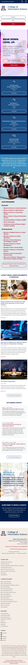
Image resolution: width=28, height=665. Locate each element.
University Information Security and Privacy (14, 660)
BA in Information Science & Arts (8, 592)
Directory (13, 17)
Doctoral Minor (4, 607)
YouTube (4, 640)
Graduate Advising (5, 563)
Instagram (4, 636)
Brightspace (3, 622)
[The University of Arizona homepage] (7, 1)
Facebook (4, 633)
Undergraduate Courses (6, 567)
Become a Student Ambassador (8, 571)
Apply (13, 24)
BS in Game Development (7, 588)
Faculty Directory (5, 613)
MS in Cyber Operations (6, 596)
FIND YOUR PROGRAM (14, 61)
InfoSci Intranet (4, 626)
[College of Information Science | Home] (14, 8)
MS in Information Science (7, 599)
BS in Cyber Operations (6, 583)
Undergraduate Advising (6, 562)
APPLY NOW (14, 65)
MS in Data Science (5, 598)
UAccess (3, 620)
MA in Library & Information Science (9, 601)
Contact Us (7, 546)
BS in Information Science (7, 590)
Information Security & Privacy (8, 553)
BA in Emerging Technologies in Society (10, 585)
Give (13, 20)
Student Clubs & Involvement (7, 569)
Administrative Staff (5, 615)
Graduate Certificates (6, 603)
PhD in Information (5, 605)
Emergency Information (14, 551)
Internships (3, 573)
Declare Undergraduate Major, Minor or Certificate (12, 565)
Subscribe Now (14, 515)
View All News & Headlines (14, 395)
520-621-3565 (24, 546)
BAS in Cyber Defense (6, 581)
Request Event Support (6, 619)
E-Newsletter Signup (5, 617)
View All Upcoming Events (14, 457)
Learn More (14, 93)
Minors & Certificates (5, 594)
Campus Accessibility (21, 553)
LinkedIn (4, 638)
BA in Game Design (5, 587)
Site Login (3, 624)
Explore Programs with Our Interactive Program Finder (14, 265)
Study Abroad (4, 574)
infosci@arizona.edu (15, 546)
